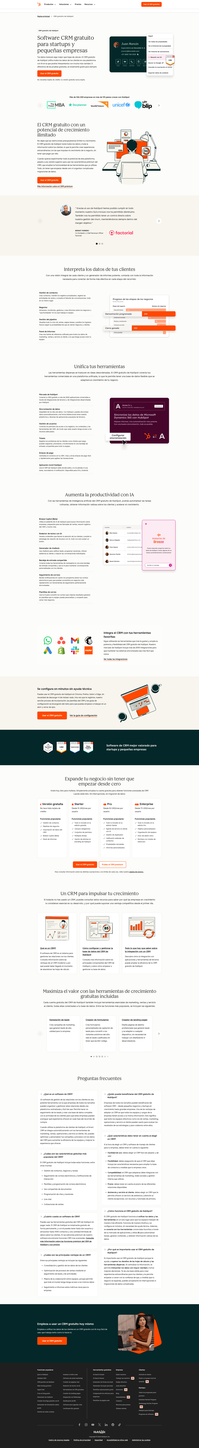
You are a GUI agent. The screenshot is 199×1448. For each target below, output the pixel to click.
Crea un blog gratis (43, 1393)
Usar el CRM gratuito (151, 4)
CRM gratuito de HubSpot (45, 1382)
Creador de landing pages (71, 1393)
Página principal (43, 16)
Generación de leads (59, 1020)
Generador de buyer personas (103, 1386)
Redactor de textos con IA (71, 1386)
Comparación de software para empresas (103, 1395)
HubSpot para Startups (146, 1410)
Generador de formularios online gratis (48, 1406)
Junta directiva (121, 1386)
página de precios (136, 872)
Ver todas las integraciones (115, 659)
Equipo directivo (121, 1382)
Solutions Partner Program (147, 1399)
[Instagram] (86, 1425)
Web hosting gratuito (44, 1386)
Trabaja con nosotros (125, 1378)
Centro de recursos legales (59, 1440)
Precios (78, 4)
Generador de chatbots (45, 1397)
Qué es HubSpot (42, 1374)
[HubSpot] (39, 4)
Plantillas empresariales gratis (103, 1389)
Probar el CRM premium (112, 864)
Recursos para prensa (123, 1405)
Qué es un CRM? (48, 948)
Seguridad (99, 1440)
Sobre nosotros (121, 1374)
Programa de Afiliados (148, 1414)
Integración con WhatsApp (72, 1397)
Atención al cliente (145, 1374)
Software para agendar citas (72, 1405)
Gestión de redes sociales (45, 1412)
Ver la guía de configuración (83, 715)
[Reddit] (112, 1425)
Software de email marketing (73, 1378)
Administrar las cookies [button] (141, 1440)
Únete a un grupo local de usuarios (147, 1379)
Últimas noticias (121, 1408)
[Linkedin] (106, 1425)
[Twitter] (99, 1425)
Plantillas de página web (101, 1400)
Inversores (121, 1389)
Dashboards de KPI (69, 1401)
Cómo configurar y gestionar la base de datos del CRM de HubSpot (98, 951)
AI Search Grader (98, 1374)
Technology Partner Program (148, 1405)
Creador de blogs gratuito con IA (48, 1401)
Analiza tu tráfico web (70, 1374)
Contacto (119, 1401)
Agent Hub (40, 1389)
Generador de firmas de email (103, 1382)
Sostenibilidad (122, 1397)
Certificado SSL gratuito (71, 1408)
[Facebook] (79, 1425)
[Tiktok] (119, 1425)
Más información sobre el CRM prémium (55, 186)
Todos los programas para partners (147, 1394)
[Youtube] (92, 1425)
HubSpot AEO (41, 1378)
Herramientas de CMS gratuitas (73, 1389)
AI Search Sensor (98, 1378)
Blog (117, 1393)
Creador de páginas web (71, 1382)
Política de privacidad (82, 1440)
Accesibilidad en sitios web (117, 1440)
